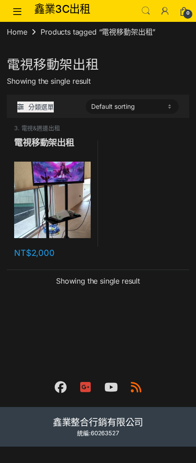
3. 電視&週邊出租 (37, 128)
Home (17, 31)
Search (146, 11)
